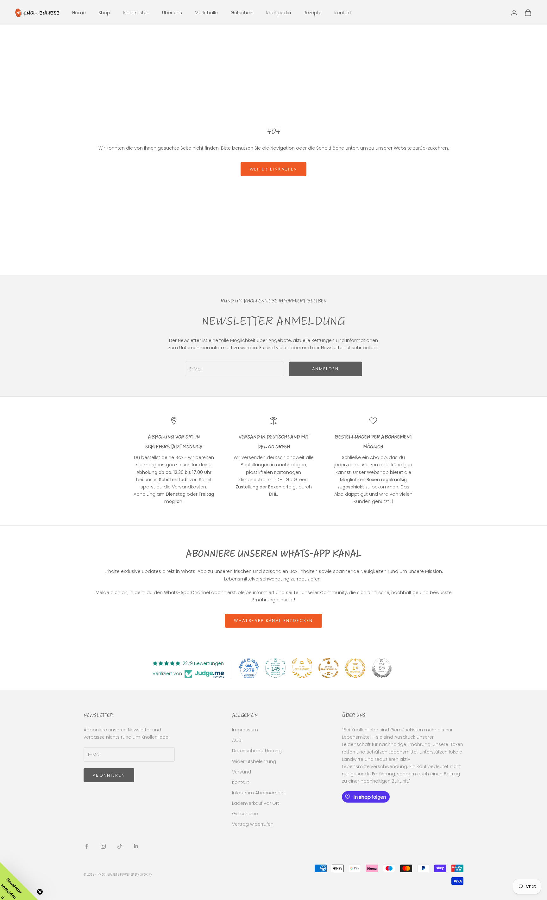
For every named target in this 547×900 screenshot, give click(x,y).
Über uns (172, 12)
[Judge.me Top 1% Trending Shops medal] (355, 668)
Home (79, 12)
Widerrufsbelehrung (254, 761)
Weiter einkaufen (273, 169)
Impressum (245, 730)
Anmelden (325, 369)
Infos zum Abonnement (258, 793)
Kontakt (342, 12)
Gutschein (242, 12)
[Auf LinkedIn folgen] (136, 846)
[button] (19, 881)
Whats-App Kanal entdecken (273, 621)
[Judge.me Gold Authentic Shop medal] (302, 668)
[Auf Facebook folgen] (87, 846)
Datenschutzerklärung (257, 751)
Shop (104, 12)
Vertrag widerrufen (253, 824)
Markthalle (206, 12)
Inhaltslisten (136, 12)
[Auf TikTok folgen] (119, 846)
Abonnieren (109, 775)
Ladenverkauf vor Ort (255, 803)
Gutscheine (245, 813)
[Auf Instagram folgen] (103, 846)
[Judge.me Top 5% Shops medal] (382, 668)
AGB (237, 740)
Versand (241, 772)
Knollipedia (278, 12)
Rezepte (313, 12)
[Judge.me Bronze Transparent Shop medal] (328, 668)
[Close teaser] (40, 892)
